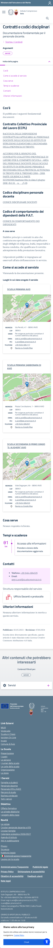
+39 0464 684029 (22, 503)
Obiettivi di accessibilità (12, 876)
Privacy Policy (7, 871)
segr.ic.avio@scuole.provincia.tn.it (28, 338)
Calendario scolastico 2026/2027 (16, 834)
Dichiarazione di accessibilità (31, 871)
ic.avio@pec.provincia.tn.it (25, 341)
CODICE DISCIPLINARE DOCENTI (20, 202)
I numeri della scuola (10, 763)
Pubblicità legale (8, 852)
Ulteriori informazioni (12, 95)
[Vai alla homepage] (13, 12)
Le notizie (5, 824)
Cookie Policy (19, 935)
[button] (26, 61)
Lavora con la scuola (10, 859)
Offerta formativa (9, 808)
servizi (7, 53)
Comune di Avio (8, 744)
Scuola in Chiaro (8, 734)
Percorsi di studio (8, 792)
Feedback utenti (35, 876)
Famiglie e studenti (9, 782)
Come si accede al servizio (14, 75)
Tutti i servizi (6, 798)
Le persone (6, 759)
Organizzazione (8, 769)
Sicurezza (5, 849)
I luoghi (4, 756)
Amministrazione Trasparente (15, 866)
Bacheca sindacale (9, 795)
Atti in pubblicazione (10, 840)
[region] (26, 935)
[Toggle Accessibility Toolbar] (46, 941)
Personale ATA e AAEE (11, 789)
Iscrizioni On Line (8, 737)
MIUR (3, 727)
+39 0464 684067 (22, 423)
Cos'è (5, 70)
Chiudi (26, 942)
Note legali (6, 880)
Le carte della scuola (10, 766)
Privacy (4, 846)
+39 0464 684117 (22, 344)
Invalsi (4, 740)
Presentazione (7, 753)
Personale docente (9, 785)
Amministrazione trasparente (17, 856)
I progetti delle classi (10, 815)
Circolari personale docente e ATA (16, 827)
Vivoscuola (5, 730)
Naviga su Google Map (24, 347)
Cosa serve (8, 80)
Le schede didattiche (10, 811)
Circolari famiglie (8, 830)
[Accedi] (49, 3)
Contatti (7, 90)
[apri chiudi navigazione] (3, 12)
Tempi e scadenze (11, 85)
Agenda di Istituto (9, 837)
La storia (5, 773)
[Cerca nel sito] (47, 18)
